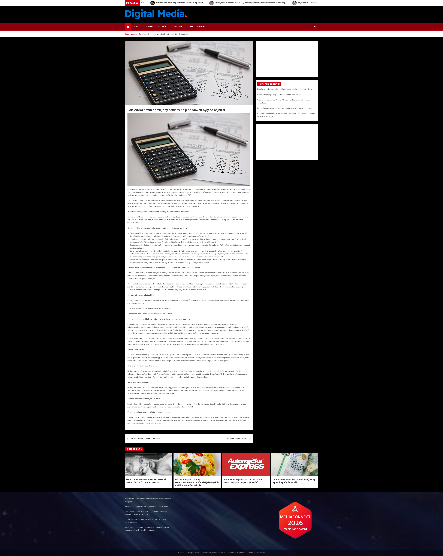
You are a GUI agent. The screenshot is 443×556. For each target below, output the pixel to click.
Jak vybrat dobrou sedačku (237, 438)
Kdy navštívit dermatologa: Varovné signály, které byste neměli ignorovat (284, 108)
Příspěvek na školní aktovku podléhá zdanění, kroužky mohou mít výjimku (284, 89)
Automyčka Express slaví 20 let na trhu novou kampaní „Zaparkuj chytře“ (243, 481)
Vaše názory (176, 27)
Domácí (137, 27)
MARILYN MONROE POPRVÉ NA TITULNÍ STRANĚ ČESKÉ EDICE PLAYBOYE (146, 481)
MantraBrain (260, 553)
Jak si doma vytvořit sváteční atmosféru (145, 438)
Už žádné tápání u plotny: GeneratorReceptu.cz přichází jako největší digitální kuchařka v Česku (197, 482)
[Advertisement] (287, 59)
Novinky (149, 27)
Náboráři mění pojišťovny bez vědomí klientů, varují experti (279, 95)
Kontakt (201, 27)
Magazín (162, 27)
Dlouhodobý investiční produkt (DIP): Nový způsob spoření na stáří (294, 481)
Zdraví (190, 27)
